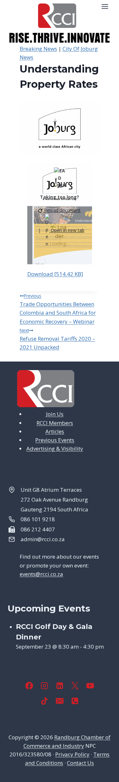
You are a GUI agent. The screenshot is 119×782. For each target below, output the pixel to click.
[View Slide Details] (59, 37)
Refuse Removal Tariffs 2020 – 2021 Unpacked (57, 339)
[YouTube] (90, 685)
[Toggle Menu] (104, 6)
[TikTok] (44, 700)
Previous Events (54, 440)
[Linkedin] (59, 685)
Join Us (54, 414)
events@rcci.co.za (41, 574)
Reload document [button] (62, 210)
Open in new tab (67, 230)
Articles (54, 431)
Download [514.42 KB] (55, 274)
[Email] (59, 700)
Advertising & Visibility (54, 448)
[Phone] (75, 700)
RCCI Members (54, 422)
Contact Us (80, 762)
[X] (75, 685)
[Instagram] (44, 685)
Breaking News (38, 48)
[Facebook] (29, 685)
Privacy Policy (72, 754)
